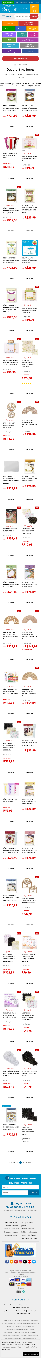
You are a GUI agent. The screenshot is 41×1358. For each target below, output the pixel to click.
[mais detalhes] (11, 121)
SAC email (29, 1206)
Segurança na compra (29, 1238)
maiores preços (38, 85)
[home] (9, 8)
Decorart (11, 126)
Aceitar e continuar (31, 1354)
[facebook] (7, 1262)
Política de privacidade (29, 1232)
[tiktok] (25, 1262)
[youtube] (29, 1262)
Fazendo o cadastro (11, 1226)
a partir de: (7, 163)
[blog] (11, 1262)
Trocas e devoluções (28, 1235)
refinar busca (20, 59)
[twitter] (34, 1262)
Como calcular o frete (11, 1229)
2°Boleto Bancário (27, 1229)
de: (23, 165)
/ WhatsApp (13, 1206)
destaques (11, 84)
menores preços (31, 85)
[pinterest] (16, 1262)
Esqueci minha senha (11, 1232)
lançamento (6, 1106)
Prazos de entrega (10, 1235)
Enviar (34, 1192)
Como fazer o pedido (11, 1222)
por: (4, 116)
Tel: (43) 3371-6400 (21, 9)
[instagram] (20, 1262)
